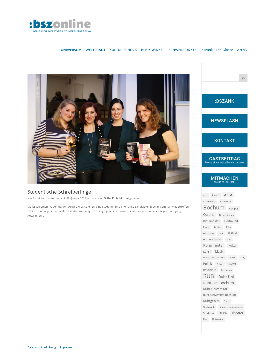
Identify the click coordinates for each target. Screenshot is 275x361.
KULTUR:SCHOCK (123, 50)
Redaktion (39, 198)
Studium (208, 313)
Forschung (208, 233)
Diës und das (211, 221)
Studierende (209, 307)
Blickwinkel (225, 201)
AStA (228, 195)
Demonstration (226, 215)
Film (228, 227)
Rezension (226, 270)
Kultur (232, 245)
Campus (233, 208)
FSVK (221, 233)
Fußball (233, 233)
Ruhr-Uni (226, 276)
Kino (229, 239)
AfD (205, 195)
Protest (232, 264)
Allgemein (132, 198)
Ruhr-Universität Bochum (219, 295)
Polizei (219, 263)
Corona (209, 214)
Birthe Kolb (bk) (113, 198)
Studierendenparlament (231, 307)
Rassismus (209, 270)
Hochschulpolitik (212, 239)
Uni (205, 319)
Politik (207, 264)
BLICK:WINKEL (152, 50)
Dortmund (231, 221)
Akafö (215, 195)
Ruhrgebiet (211, 301)
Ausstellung (209, 201)
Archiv (242, 50)
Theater (237, 313)
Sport (227, 301)
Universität (218, 319)
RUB (208, 276)
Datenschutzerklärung (42, 347)
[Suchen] (243, 78)
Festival (217, 227)
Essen (206, 227)
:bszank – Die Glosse (217, 50)
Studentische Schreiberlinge (59, 191)
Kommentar (213, 245)
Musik (219, 251)
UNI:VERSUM (71, 50)
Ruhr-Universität (215, 288)
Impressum (67, 347)
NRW (232, 257)
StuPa (223, 313)
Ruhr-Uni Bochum (218, 282)
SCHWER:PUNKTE (182, 50)
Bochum (213, 207)
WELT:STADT (95, 50)
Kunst (206, 251)
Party (242, 257)
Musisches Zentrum (214, 257)
